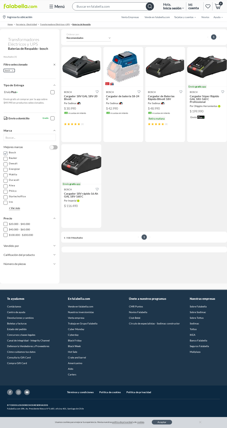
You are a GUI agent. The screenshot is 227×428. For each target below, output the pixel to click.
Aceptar (161, 422)
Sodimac (194, 323)
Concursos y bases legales (21, 334)
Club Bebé (134, 317)
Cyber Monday (76, 329)
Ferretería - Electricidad (26, 24)
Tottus (193, 329)
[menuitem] (183, 17)
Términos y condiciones (80, 392)
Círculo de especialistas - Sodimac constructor (154, 323)
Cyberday (73, 334)
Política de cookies (110, 392)
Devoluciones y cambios (20, 317)
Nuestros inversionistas (81, 312)
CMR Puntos (136, 306)
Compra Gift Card (17, 363)
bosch (7, 70)
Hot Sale (72, 351)
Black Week (74, 346)
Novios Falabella (138, 312)
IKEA (192, 334)
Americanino (75, 363)
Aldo (70, 368)
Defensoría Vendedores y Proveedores (28, 346)
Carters (72, 374)
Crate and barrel (77, 357)
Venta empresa (76, 317)
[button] (113, 6)
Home (10, 24)
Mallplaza (195, 351)
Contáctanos (14, 306)
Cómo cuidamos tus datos (21, 351)
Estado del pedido (17, 329)
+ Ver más (14, 207)
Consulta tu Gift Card (19, 357)
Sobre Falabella (198, 306)
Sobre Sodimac (198, 312)
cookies (140, 422)
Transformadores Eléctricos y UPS (55, 24)
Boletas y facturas (17, 323)
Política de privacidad (138, 392)
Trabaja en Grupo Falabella (82, 323)
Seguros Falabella (199, 346)
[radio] (65, 124)
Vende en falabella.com (80, 306)
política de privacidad (122, 422)
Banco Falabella (198, 340)
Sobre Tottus (197, 317)
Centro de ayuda (16, 312)
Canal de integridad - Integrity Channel (28, 340)
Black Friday (75, 340)
